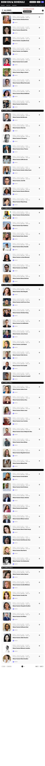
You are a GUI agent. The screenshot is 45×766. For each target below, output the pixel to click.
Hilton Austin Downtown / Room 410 (22, 17)
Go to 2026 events (27, 11)
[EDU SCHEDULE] (13, 2)
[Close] (43, 10)
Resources (14, 5)
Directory (8, 5)
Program (3, 5)
